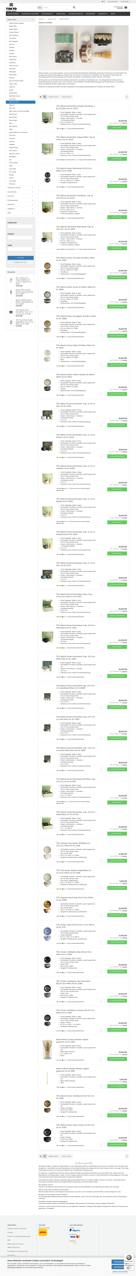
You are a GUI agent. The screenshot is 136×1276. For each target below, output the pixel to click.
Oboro (11, 129)
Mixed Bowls (13, 114)
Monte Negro (13, 120)
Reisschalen (97, 1206)
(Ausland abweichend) (77, 128)
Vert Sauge (12, 172)
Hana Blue (12, 68)
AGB (9, 1240)
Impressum (11, 1255)
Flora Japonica (13, 35)
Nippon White (13, 29)
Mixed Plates (13, 117)
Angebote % (103, 14)
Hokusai (11, 78)
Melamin (11, 105)
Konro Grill (61, 14)
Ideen (113, 14)
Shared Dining (13, 147)
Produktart (12, 223)
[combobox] (53, 97)
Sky (10, 159)
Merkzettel (125, 1)
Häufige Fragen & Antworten (16, 1228)
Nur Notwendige (120, 1267)
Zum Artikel (117, 127)
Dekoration (90, 14)
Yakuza (11, 178)
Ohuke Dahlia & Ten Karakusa (18, 132)
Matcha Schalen (14, 102)
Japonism (12, 87)
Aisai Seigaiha (13, 41)
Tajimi (11, 166)
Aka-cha (11, 44)
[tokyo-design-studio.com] (20, 7)
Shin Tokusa (13, 150)
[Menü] (132, 1255)
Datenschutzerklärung (36, 1267)
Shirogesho (12, 156)
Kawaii (11, 90)
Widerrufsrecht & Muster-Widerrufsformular (15, 1245)
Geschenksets (47, 14)
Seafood (11, 141)
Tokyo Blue (12, 169)
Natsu (11, 123)
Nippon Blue (13, 26)
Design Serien (12, 14)
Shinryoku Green (14, 153)
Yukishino (12, 184)
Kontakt (10, 1232)
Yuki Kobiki (12, 181)
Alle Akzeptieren (120, 1262)
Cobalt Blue (12, 59)
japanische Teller (109, 1206)
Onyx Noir (12, 135)
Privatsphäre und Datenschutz (17, 1251)
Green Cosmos (13, 65)
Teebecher (90, 1206)
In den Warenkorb (117, 186)
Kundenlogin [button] (113, 1)
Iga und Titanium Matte (16, 81)
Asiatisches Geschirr (30, 14)
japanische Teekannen (79, 1206)
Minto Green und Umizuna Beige (19, 111)
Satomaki (12, 138)
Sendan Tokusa (14, 32)
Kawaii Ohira (13, 93)
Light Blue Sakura (14, 96)
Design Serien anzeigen (16, 23)
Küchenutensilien (76, 14)
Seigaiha (11, 144)
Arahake (11, 47)
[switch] (129, 1268)
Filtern (20, 258)
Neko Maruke (13, 126)
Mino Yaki (12, 108)
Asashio (11, 53)
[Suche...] (74, 7)
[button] (103, 1)
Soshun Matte (13, 162)
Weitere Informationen (120, 1271)
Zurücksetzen (20, 262)
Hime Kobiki (13, 75)
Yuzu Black (12, 38)
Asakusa (12, 50)
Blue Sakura (13, 56)
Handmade (12, 72)
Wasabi (11, 175)
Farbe (10, 245)
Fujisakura (12, 62)
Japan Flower (13, 84)
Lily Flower (12, 99)
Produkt (11, 234)
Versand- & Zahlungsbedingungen (18, 1236)
